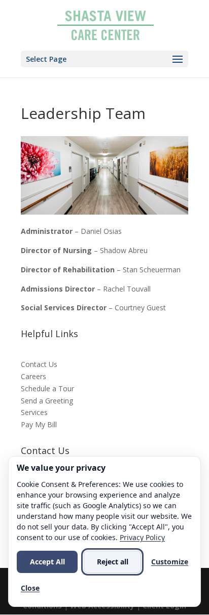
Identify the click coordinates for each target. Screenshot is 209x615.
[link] (105, 24)
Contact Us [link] (39, 364)
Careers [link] (33, 376)
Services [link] (34, 412)
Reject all (112, 561)
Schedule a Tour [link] (47, 388)
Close (30, 588)
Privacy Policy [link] (142, 537)
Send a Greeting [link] (47, 400)
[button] (104, 59)
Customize (169, 561)
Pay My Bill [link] (39, 424)
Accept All (47, 561)
